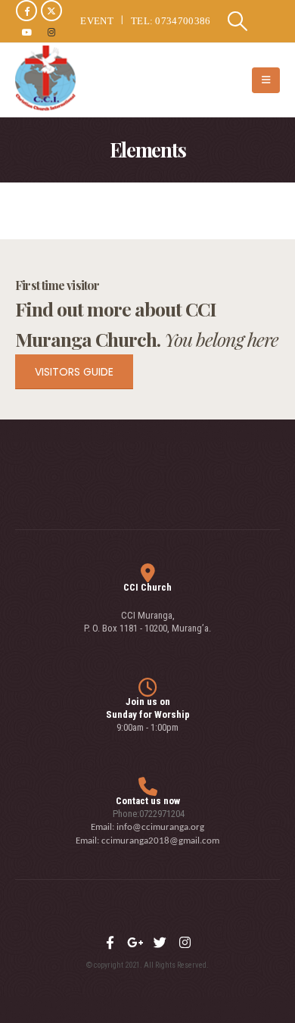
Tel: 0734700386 (171, 21)
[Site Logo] (45, 78)
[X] (51, 10)
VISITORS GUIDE (74, 371)
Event (96, 21)
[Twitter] (159, 942)
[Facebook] (26, 10)
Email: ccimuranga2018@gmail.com (147, 841)
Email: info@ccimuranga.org (147, 827)
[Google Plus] (134, 942)
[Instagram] (51, 31)
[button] (238, 21)
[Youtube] (26, 31)
